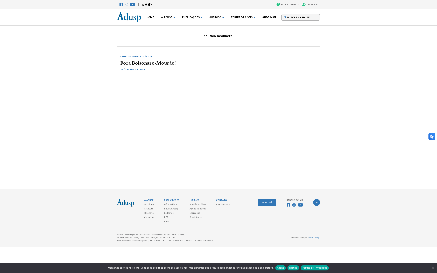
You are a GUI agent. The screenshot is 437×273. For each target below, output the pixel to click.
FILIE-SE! (313, 4)
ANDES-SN (269, 17)
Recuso (293, 267)
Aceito (280, 267)
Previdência (195, 217)
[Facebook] (121, 4)
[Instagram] (126, 4)
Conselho (149, 217)
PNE (166, 221)
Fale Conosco (223, 204)
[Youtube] (132, 4)
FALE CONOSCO (290, 4)
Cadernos (169, 213)
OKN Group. (314, 238)
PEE (166, 217)
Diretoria (149, 213)
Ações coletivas (197, 209)
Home (150, 17)
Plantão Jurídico (197, 204)
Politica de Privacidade (314, 267)
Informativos (170, 204)
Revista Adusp (171, 209)
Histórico (149, 204)
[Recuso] (432, 268)
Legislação (194, 213)
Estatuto (148, 209)
